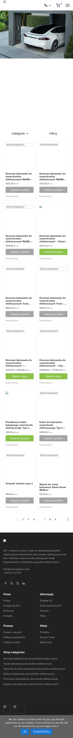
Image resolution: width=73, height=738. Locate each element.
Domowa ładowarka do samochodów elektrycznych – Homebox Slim (19, 364)
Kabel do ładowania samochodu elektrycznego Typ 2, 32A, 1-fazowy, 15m (51, 426)
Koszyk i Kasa (47, 637)
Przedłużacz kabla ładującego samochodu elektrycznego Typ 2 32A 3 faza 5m (19, 426)
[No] (68, 726)
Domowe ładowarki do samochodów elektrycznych (30, 658)
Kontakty (8, 615)
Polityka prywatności (14, 637)
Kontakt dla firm (11, 605)
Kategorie (18, 133)
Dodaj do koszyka (53, 251)
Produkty (44, 632)
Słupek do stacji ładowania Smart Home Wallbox (52, 487)
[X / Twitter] (18, 584)
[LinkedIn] (24, 584)
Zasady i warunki (12, 632)
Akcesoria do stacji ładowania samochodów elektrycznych (34, 668)
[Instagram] (12, 584)
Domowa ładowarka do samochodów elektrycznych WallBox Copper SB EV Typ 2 (19, 240)
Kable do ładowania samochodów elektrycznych (29, 673)
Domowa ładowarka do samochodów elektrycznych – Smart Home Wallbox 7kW (52, 240)
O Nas (6, 600)
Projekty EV (46, 600)
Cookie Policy (41, 731)
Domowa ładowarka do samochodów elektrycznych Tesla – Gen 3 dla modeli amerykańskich (52, 304)
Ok (24, 731)
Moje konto (46, 642)
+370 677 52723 (12, 572)
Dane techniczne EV (51, 605)
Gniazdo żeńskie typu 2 (19, 483)
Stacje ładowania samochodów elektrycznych (27, 663)
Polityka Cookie (11, 642)
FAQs (43, 615)
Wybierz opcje (19, 376)
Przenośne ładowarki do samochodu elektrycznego (30, 678)
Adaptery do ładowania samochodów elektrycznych (30, 684)
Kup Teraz (13, 114)
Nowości (44, 610)
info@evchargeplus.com (16, 569)
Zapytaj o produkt (19, 189)
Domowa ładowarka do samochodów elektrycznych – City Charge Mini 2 (52, 364)
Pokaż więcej (12, 196)
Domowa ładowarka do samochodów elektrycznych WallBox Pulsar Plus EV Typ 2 (19, 177)
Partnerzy (8, 610)
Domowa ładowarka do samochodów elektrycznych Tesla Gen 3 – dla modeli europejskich (19, 304)
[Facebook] (5, 584)
